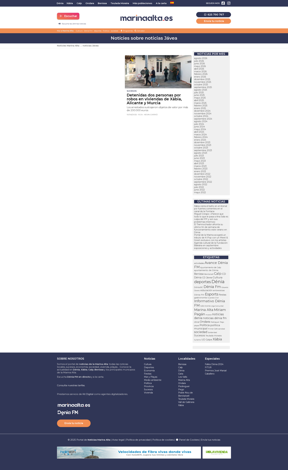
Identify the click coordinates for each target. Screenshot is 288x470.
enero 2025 (200, 108)
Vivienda (148, 392)
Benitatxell (208, 274)
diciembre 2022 (202, 174)
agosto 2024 (200, 121)
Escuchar (70, 16)
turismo (197, 340)
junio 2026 (199, 63)
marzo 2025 (200, 103)
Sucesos (199, 335)
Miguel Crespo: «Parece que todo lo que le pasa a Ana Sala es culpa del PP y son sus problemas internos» (211, 218)
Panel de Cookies (188, 439)
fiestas (222, 294)
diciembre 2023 (202, 142)
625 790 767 (215, 14)
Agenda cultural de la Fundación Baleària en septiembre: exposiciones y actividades (211, 245)
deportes (97, 31)
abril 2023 (199, 163)
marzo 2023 (200, 166)
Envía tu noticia (214, 21)
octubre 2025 (201, 84)
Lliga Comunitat (217, 306)
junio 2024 (199, 126)
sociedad (114, 31)
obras (196, 322)
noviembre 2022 (202, 176)
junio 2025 (199, 95)
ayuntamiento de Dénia (206, 270)
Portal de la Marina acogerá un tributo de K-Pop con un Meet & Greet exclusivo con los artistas (211, 238)
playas (196, 325)
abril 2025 (199, 100)
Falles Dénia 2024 (214, 364)
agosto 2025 (200, 89)
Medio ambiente (152, 380)
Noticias (149, 358)
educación (206, 290)
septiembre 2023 (203, 150)
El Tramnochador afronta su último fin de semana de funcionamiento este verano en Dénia (210, 228)
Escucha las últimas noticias (74, 24)
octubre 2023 (201, 147)
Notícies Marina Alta (68, 45)
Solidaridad (212, 332)
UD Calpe (206, 339)
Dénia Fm (88, 31)
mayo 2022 (200, 192)
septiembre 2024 (203, 118)
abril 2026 (199, 68)
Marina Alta (203, 310)
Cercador (140, 31)
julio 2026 (199, 61)
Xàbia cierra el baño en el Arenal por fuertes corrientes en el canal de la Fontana (210, 209)
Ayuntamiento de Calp (210, 267)
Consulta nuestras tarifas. (71, 385)
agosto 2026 (200, 58)
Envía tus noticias (210, 439)
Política (106, 31)
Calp (217, 273)
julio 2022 (199, 187)
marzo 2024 (200, 134)
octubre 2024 (201, 116)
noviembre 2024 (202, 113)
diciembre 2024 (202, 111)
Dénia (218, 281)
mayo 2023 (200, 161)
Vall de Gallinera (186, 402)
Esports (211, 294)
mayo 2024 (200, 129)
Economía (149, 370)
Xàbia (217, 339)
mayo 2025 (200, 97)
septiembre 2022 (203, 182)
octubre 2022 (201, 179)
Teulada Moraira (214, 335)
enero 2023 (200, 171)
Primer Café (213, 329)
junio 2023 (199, 158)
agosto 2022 (200, 184)
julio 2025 (199, 92)
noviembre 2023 (202, 145)
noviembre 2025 (202, 82)
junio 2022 (199, 189)
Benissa (199, 273)
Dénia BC (198, 287)
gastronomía (200, 297)
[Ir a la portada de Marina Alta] (146, 18)
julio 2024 (199, 124)
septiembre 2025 (203, 87)
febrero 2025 (200, 105)
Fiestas (147, 373)
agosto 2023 (200, 153)
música (209, 315)
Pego (222, 322)
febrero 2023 (200, 168)
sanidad (221, 329)
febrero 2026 (200, 74)
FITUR (208, 367)
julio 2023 (199, 155)
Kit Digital (87, 394)
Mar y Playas (150, 377)
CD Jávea (207, 277)
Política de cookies (163, 439)
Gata (180, 373)
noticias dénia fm (215, 318)
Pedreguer (215, 322)
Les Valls (182, 377)
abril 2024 (199, 132)
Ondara (205, 321)
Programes (128, 31)
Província (149, 386)
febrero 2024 (201, 137)
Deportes (149, 367)
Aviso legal (118, 439)
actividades (199, 263)
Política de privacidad (138, 439)
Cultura (79, 31)
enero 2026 (200, 76)
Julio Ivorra (205, 306)
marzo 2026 (200, 71)
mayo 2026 (200, 66)
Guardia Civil (213, 298)
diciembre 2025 (202, 79)
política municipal (207, 327)
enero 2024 (200, 139)
